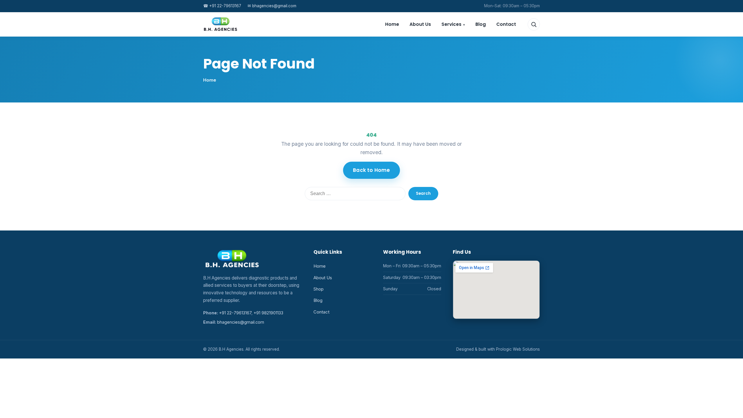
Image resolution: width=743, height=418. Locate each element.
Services (451, 24)
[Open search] (534, 24)
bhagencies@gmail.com (272, 5)
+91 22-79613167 (222, 5)
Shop (318, 289)
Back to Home (371, 170)
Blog (480, 24)
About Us (420, 24)
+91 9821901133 (268, 312)
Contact (506, 24)
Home (392, 24)
